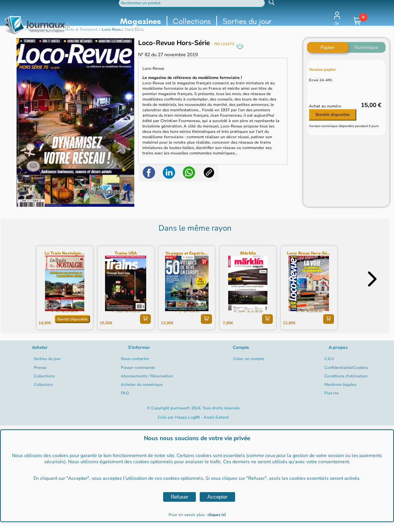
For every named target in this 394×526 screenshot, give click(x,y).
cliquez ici (216, 515)
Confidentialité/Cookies (346, 367)
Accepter (217, 497)
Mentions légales (340, 384)
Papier (327, 47)
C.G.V (329, 359)
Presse (40, 367)
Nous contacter (135, 359)
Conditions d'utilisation (345, 376)
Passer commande (138, 367)
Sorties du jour (247, 21)
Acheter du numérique (142, 384)
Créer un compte (248, 359)
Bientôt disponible (333, 114)
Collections (191, 21)
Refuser (179, 497)
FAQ (125, 393)
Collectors (43, 384)
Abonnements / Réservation (147, 376)
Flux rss (331, 393)
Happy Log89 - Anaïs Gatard (202, 417)
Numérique (366, 47)
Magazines (140, 21)
